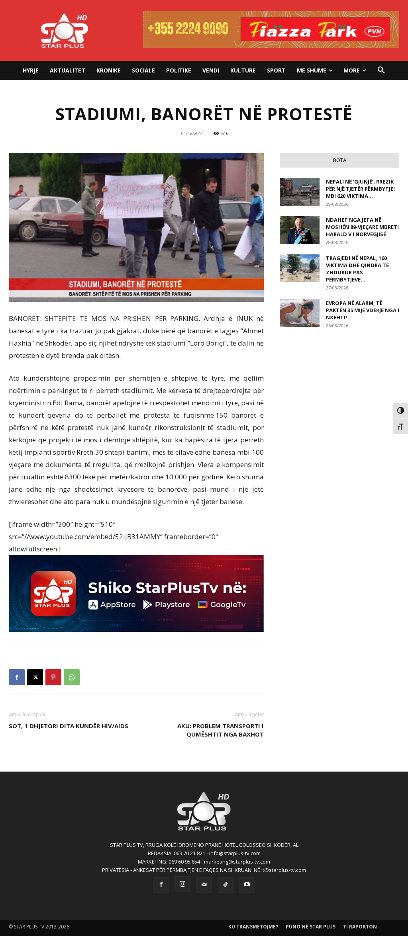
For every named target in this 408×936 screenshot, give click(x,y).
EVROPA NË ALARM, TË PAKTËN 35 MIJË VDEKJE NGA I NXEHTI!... (362, 310)
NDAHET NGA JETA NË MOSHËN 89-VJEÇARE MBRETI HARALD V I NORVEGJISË (362, 227)
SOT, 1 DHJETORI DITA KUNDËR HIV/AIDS (68, 726)
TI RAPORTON (360, 926)
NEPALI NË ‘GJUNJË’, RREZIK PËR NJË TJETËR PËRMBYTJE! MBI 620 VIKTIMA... (360, 188)
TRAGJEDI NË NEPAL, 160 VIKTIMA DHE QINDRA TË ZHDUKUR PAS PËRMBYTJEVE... (357, 268)
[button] (381, 70)
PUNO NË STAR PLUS (310, 926)
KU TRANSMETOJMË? (253, 926)
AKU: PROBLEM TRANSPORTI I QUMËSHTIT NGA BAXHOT (220, 730)
